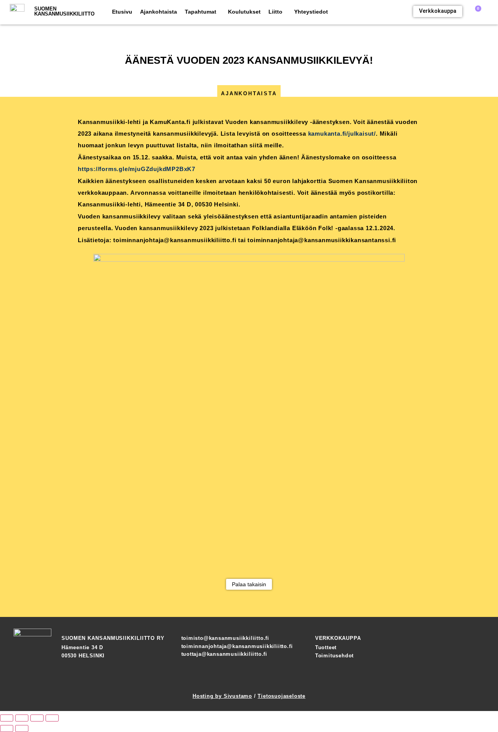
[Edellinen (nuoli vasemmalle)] (6, 728)
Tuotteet (326, 647)
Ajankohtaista (158, 12)
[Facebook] (451, 677)
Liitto (275, 12)
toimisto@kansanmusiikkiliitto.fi (225, 638)
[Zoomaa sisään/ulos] (6, 718)
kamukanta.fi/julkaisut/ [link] (342, 133)
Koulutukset (244, 12)
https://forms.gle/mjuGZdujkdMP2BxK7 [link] (136, 169)
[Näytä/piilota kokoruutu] (21, 718)
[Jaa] (37, 718)
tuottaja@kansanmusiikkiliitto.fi (224, 654)
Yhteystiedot (311, 12)
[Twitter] (478, 677)
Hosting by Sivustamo (222, 696)
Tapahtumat (200, 12)
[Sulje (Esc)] (52, 718)
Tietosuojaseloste (281, 696)
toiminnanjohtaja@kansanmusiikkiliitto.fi (237, 646)
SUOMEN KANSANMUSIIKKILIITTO (64, 11)
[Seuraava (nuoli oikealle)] (21, 728)
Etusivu (122, 12)
